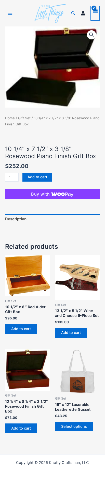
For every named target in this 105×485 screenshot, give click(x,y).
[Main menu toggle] (10, 13)
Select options (74, 426)
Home (10, 118)
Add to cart (37, 177)
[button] (73, 13)
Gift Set (24, 118)
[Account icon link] (83, 13)
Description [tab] (16, 219)
